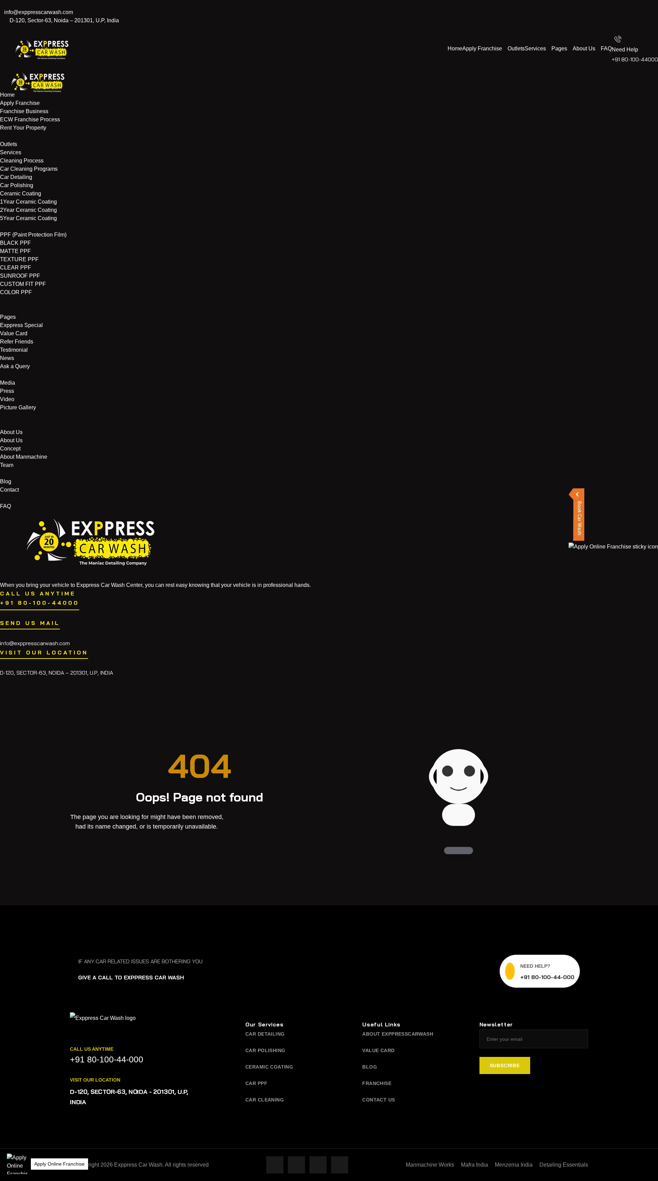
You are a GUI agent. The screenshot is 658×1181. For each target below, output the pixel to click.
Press (7, 391)
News (7, 358)
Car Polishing (16, 185)
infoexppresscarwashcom (38, 12)
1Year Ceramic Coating (28, 202)
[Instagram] (648, 12)
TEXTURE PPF (19, 259)
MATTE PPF (15, 251)
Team (6, 465)
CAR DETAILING (264, 1034)
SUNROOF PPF (20, 276)
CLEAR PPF (15, 267)
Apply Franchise (482, 48)
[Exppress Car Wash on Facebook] (274, 1164)
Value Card (13, 333)
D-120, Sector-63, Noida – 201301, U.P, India (63, 20)
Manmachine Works (430, 1165)
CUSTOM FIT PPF (23, 284)
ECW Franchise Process (30, 119)
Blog (5, 481)
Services (535, 48)
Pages (559, 48)
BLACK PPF (15, 243)
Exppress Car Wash (138, 1165)
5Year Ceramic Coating (28, 218)
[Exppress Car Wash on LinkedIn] (339, 1164)
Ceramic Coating (20, 193)
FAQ (606, 48)
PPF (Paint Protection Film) (33, 235)
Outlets (516, 48)
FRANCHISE (376, 1083)
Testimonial (14, 350)
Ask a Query (15, 366)
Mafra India (474, 1165)
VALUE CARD (378, 1050)
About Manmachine (23, 457)
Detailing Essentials (563, 1165)
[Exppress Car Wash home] (103, 1023)
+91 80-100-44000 (635, 59)
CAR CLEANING (264, 1099)
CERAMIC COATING (269, 1067)
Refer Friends (16, 342)
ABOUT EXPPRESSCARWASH (397, 1034)
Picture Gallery (18, 407)
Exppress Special (21, 325)
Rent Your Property (23, 128)
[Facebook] (648, 4)
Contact (9, 490)
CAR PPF (256, 1083)
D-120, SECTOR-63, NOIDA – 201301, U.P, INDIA (56, 672)
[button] (17, 1164)
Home (455, 48)
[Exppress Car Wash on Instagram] (296, 1164)
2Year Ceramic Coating (28, 210)
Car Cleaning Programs (29, 169)
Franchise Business (24, 111)
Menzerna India (514, 1165)
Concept (10, 448)
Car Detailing (16, 177)
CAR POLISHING (265, 1050)
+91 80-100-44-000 (547, 977)
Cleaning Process (22, 161)
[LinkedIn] (648, 29)
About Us (584, 48)
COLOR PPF (16, 292)
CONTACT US (378, 1099)
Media (7, 383)
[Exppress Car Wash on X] (318, 1164)
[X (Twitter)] (648, 20)
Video (7, 399)
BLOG (369, 1067)
